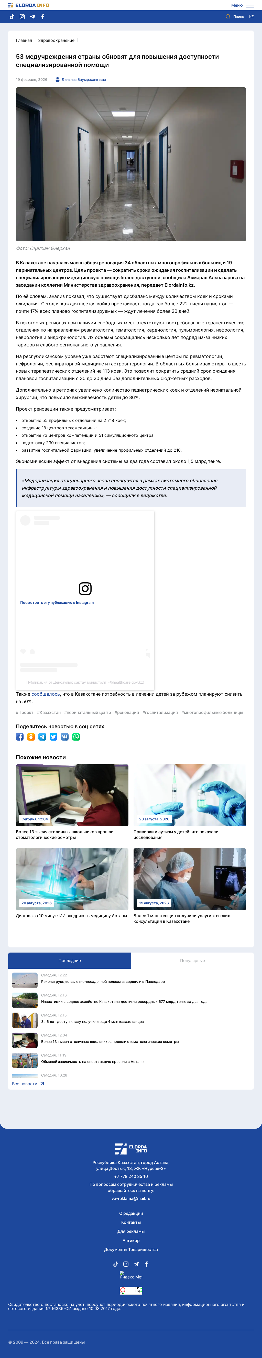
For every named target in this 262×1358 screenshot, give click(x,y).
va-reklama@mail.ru (131, 1198)
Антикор (131, 1240)
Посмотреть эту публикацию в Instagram (57, 602)
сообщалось (45, 694)
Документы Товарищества (131, 1249)
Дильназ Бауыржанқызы (84, 79)
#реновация (127, 712)
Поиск (238, 16)
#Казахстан (49, 712)
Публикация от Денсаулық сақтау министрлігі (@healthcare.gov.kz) (85, 682)
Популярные (192, 960)
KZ (251, 16)
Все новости (24, 1084)
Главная (24, 40)
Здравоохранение (56, 40)
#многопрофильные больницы (212, 712)
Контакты (131, 1222)
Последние (70, 960)
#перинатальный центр (87, 712)
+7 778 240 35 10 (131, 1176)
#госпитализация (160, 712)
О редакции (131, 1213)
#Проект (25, 712)
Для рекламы (131, 1231)
